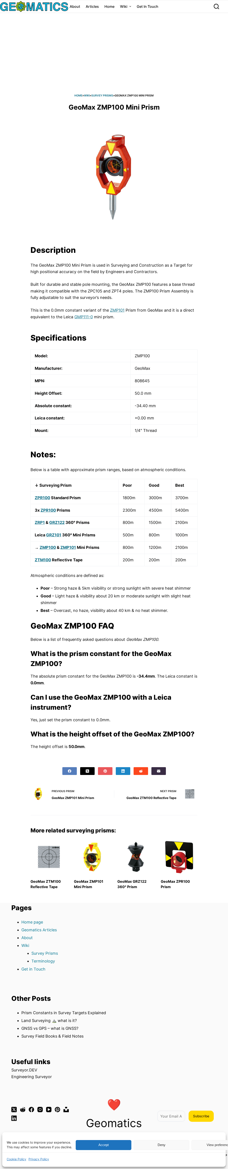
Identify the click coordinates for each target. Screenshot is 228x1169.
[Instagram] (40, 1109)
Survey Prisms (102, 95)
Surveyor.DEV (24, 1070)
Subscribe (201, 1116)
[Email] (158, 771)
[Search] (216, 6)
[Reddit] (141, 771)
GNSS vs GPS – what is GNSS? (49, 1028)
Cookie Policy (16, 1159)
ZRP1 (40, 522)
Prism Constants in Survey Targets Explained (63, 1012)
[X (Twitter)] (87, 771)
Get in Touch (147, 6)
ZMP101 (117, 310)
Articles (92, 6)
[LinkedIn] (123, 771)
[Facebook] (69, 771)
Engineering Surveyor (31, 1076)
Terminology (43, 961)
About (75, 6)
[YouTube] (48, 1109)
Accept (103, 1145)
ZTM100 (43, 560)
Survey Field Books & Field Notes (52, 1036)
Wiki (123, 6)
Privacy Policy (38, 1159)
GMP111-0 (83, 317)
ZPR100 (42, 497)
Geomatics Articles (39, 930)
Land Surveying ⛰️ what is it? (49, 1020)
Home (109, 6)
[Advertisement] (114, 60)
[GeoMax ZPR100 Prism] (179, 857)
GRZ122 (57, 522)
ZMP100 (48, 547)
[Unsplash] (66, 1109)
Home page (32, 922)
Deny (161, 1145)
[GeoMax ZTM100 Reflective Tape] (49, 857)
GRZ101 (53, 535)
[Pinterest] (105, 771)
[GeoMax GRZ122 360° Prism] (135, 857)
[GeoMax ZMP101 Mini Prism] (92, 857)
